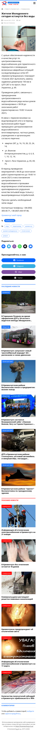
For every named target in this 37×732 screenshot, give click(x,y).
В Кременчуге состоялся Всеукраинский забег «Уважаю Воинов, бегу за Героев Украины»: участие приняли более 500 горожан (17, 422)
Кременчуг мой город (11, 215)
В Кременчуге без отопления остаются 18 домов (15, 565)
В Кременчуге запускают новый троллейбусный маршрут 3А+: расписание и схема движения (16, 353)
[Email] (31, 246)
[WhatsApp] (20, 246)
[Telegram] (9, 246)
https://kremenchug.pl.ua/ (24, 726)
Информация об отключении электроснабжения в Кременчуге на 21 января (18, 532)
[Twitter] (25, 246)
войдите (30, 711)
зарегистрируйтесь (13, 713)
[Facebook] (3, 246)
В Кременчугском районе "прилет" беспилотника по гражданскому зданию (17, 491)
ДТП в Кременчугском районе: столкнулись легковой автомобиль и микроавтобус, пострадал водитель (18, 456)
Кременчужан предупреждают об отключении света (17, 630)
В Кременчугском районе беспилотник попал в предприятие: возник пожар (18, 387)
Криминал (5, 292)
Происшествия (7, 361)
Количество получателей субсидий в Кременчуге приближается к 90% (18, 697)
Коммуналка (10, 220)
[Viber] (14, 246)
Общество (5, 327)
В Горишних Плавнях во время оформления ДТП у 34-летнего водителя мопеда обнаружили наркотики (15, 318)
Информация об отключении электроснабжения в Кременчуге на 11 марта (18, 664)
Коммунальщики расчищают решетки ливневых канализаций (17, 598)
